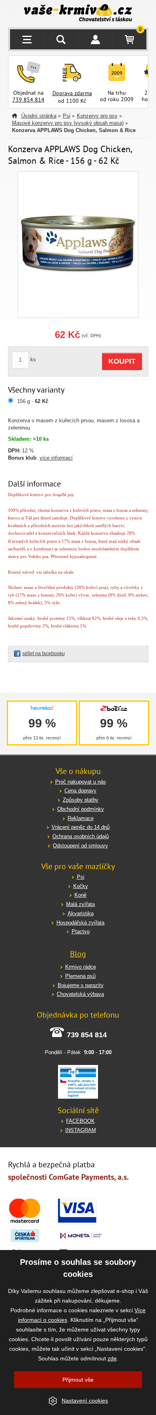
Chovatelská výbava (80, 994)
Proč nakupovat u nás (80, 782)
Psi (66, 116)
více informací (56, 458)
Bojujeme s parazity (81, 985)
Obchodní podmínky (80, 809)
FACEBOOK (80, 1121)
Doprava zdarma (72, 93)
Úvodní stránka (38, 116)
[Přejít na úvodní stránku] (78, 13)
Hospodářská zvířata (80, 923)
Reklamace (81, 818)
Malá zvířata (80, 904)
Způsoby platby (80, 800)
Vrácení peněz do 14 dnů (81, 827)
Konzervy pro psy (97, 116)
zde (112, 1358)
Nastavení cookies (85, 1400)
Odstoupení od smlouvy (80, 846)
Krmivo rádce (80, 967)
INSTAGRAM (80, 1130)
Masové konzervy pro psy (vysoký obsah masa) (68, 123)
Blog (78, 954)
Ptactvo (81, 931)
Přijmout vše (78, 1379)
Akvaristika (81, 913)
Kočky (80, 886)
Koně (80, 895)
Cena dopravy (80, 791)
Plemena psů (80, 976)
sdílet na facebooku (43, 653)
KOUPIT (122, 361)
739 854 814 (28, 99)
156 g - (32, 401)
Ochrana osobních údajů (80, 836)
